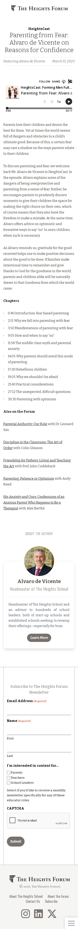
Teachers (18, 778)
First (10, 738)
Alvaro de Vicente (32, 61)
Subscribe (51, 901)
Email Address (26, 701)
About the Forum (58, 896)
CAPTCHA (15, 808)
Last (10, 756)
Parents (16, 772)
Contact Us (33, 901)
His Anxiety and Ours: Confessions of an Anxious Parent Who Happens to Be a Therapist (33, 502)
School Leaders (22, 783)
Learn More (39, 638)
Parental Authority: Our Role (25, 424)
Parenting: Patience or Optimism (28, 479)
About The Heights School (26, 896)
